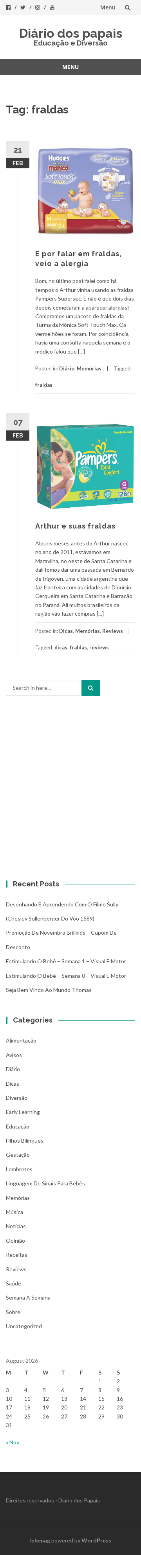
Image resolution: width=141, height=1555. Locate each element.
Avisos (14, 1055)
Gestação (18, 1154)
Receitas (16, 1254)
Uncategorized (24, 1326)
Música (14, 1212)
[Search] (90, 688)
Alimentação (21, 1040)
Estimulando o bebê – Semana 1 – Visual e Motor (66, 961)
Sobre (13, 1312)
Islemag (40, 1540)
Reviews (112, 631)
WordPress (96, 1540)
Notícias (16, 1226)
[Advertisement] (70, 790)
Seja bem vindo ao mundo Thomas (49, 989)
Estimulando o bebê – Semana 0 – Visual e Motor (66, 975)
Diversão (16, 1097)
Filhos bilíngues (24, 1140)
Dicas (66, 631)
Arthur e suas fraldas (75, 526)
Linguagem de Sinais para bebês (45, 1183)
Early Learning (23, 1111)
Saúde (13, 1283)
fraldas (43, 385)
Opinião (15, 1240)
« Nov (12, 1442)
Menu (108, 7)
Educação (17, 1126)
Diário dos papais (70, 33)
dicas (60, 647)
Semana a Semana (28, 1297)
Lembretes (19, 1169)
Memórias (89, 368)
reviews (99, 647)
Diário (66, 368)
